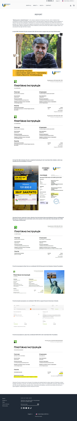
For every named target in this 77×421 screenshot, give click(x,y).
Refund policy (5, 405)
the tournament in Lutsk (21, 334)
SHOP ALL (28, 5)
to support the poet (46, 31)
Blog (41, 5)
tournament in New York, (23, 266)
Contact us (4, 400)
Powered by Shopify (38, 416)
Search (3, 398)
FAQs (3, 402)
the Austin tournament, (20, 300)
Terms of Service (5, 404)
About (35, 5)
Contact (48, 5)
